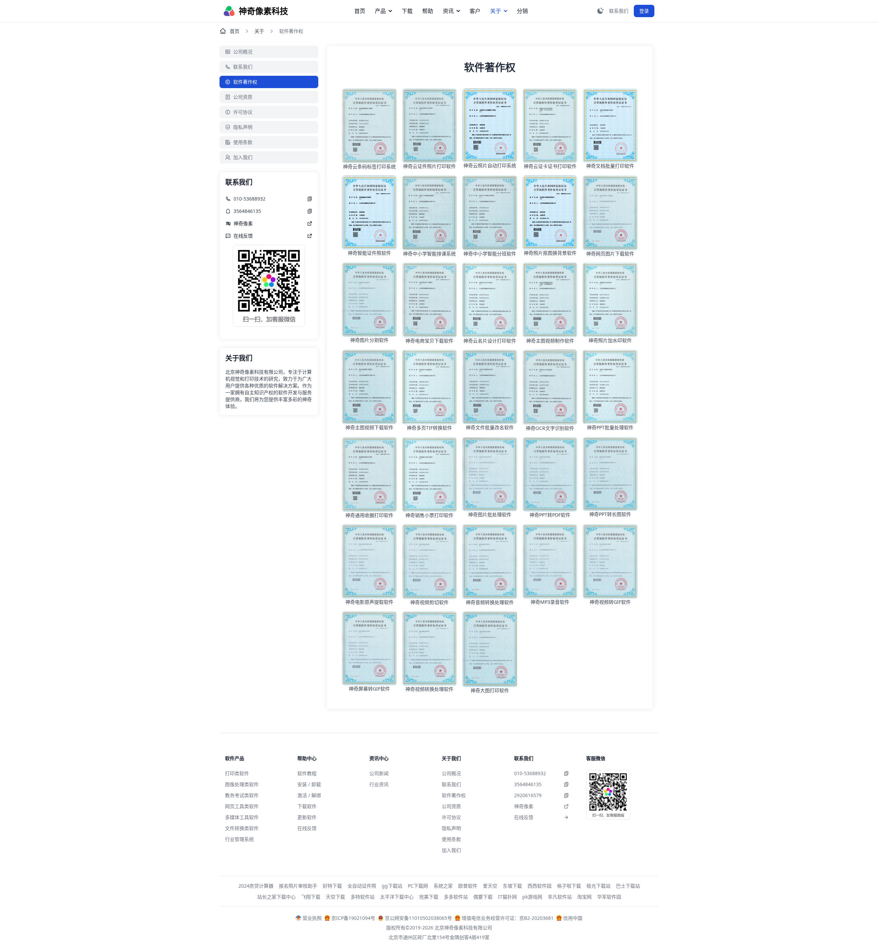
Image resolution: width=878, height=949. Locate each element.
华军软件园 (609, 896)
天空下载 (335, 896)
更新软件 (307, 817)
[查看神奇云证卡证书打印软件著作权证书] (550, 125)
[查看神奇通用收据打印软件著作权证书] (369, 474)
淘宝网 (584, 896)
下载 (407, 11)
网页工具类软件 (242, 806)
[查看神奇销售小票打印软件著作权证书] (429, 474)
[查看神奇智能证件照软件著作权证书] (369, 213)
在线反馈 (307, 828)
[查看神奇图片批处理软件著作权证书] (489, 474)
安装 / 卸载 (309, 784)
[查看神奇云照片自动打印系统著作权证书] (489, 125)
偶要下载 (483, 896)
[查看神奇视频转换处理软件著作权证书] (429, 648)
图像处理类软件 (242, 784)
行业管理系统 (239, 839)
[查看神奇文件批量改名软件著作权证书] (489, 387)
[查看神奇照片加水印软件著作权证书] (610, 300)
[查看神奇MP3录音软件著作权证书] (550, 561)
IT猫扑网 (507, 896)
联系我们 (242, 66)
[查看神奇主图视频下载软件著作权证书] (369, 387)
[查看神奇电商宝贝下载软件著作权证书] (429, 300)
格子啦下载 (569, 885)
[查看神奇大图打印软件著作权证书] (489, 649)
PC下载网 (418, 885)
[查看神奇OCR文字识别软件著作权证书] (550, 387)
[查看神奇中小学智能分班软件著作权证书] (489, 213)
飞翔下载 (310, 896)
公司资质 (242, 97)
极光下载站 (598, 885)
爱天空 (490, 885)
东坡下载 (512, 885)
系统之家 (443, 885)
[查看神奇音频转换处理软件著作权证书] (489, 561)
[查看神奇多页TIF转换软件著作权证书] (429, 387)
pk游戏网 (532, 896)
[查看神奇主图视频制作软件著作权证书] (550, 300)
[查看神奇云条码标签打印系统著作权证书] (369, 125)
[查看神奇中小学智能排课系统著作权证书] (429, 213)
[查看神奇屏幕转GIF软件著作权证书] (369, 648)
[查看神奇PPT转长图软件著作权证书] (610, 474)
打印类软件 (237, 773)
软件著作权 (245, 82)
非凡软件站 (560, 896)
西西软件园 (539, 885)
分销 (522, 11)
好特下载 (332, 885)
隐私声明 (242, 127)
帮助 (427, 11)
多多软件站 (456, 896)
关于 (495, 11)
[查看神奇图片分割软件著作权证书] (369, 300)
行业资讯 (379, 784)
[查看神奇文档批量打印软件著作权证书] (610, 125)
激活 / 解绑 (309, 795)
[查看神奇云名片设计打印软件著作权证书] (489, 300)
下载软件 (307, 806)
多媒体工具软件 (242, 817)
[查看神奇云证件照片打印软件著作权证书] (429, 125)
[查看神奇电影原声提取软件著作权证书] (369, 561)
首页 (359, 11)
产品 (380, 11)
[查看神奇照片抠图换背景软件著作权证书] (550, 212)
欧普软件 (467, 885)
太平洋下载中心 (397, 896)
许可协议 (242, 112)
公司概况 (242, 51)
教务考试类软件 (242, 795)
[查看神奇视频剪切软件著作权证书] (429, 561)
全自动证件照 (361, 885)
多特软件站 (363, 896)
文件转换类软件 (242, 828)
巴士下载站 (628, 885)
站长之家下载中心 (276, 896)
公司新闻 (379, 773)
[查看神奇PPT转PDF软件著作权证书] (550, 474)
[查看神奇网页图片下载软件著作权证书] (610, 213)
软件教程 (307, 773)
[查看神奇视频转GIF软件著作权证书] (610, 561)
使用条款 (242, 142)
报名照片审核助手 (298, 885)
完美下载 (428, 896)
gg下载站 (392, 885)
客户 (475, 11)
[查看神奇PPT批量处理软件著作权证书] (610, 387)
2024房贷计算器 (255, 885)
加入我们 (242, 157)
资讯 (448, 11)
